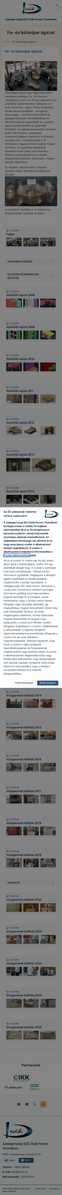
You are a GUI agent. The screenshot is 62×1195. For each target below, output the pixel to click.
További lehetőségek (24, 683)
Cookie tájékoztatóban (17, 555)
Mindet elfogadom (48, 683)
